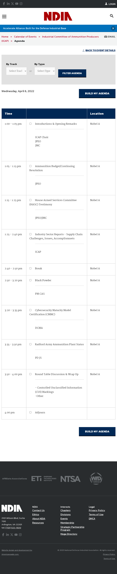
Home (5, 37)
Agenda (19, 41)
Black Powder (43, 280)
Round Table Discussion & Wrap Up (56, 374)
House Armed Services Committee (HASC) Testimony (53, 202)
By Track (11, 64)
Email (111, 37)
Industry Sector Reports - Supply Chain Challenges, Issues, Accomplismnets (56, 236)
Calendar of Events (25, 37)
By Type (39, 64)
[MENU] (4, 16)
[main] (58, 253)
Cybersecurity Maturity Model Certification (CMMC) (50, 312)
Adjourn (40, 413)
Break (38, 269)
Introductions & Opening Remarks (56, 124)
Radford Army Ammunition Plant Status (59, 344)
